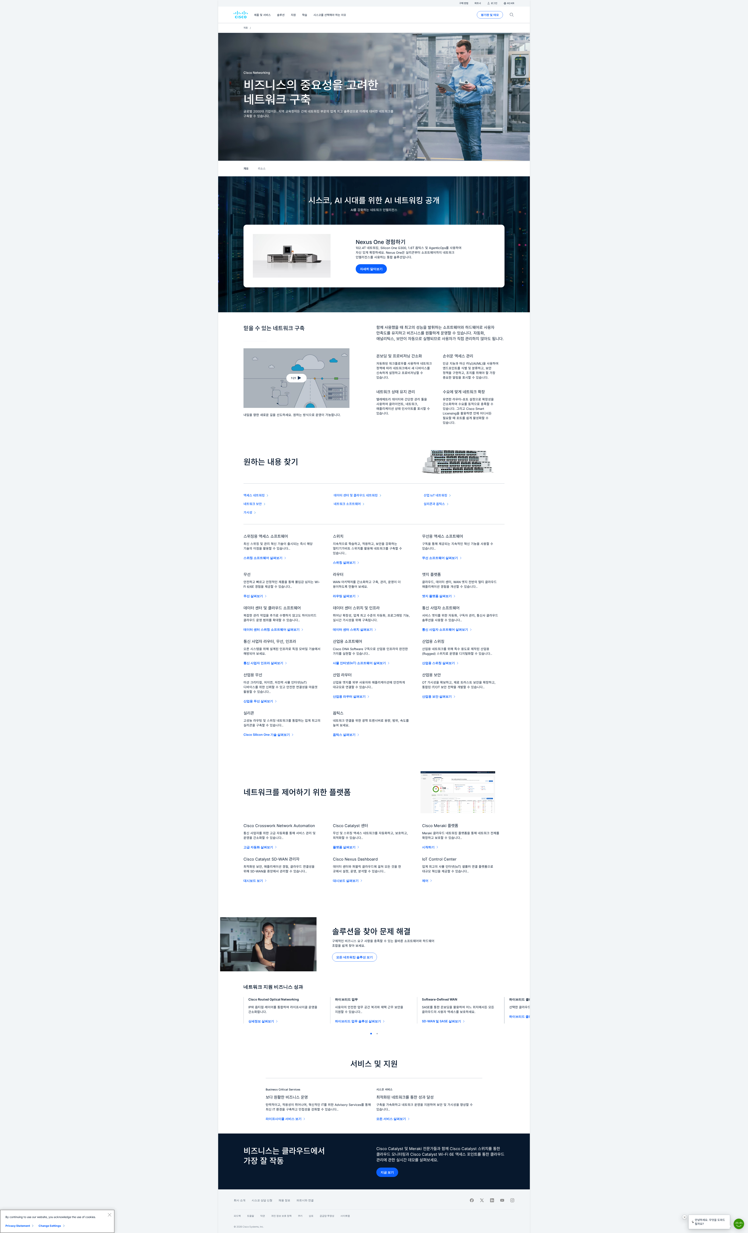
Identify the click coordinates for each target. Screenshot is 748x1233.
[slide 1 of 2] (371, 1033)
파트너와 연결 (305, 1200)
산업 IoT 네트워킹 (435, 495)
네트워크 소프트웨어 (347, 504)
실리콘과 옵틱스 (434, 504)
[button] (296, 378)
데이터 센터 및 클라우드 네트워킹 (356, 495)
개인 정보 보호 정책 (281, 1215)
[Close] (109, 1215)
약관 (262, 1215)
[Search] (511, 14)
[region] (57, 1221)
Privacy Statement (17, 1225)
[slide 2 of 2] (377, 1033)
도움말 (250, 1215)
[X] (482, 1200)
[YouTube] (502, 1200)
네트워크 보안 (252, 504)
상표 (311, 1215)
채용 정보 (284, 1200)
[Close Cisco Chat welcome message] (684, 1217)
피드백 (237, 1215)
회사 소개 (239, 1200)
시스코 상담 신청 (262, 1200)
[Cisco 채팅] (739, 1224)
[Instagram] (512, 1200)
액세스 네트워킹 (254, 495)
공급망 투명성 (327, 1215)
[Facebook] (472, 1200)
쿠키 (300, 1215)
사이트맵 (345, 1215)
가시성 (247, 512)
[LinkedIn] (492, 1200)
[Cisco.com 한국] (241, 15)
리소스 (262, 168)
